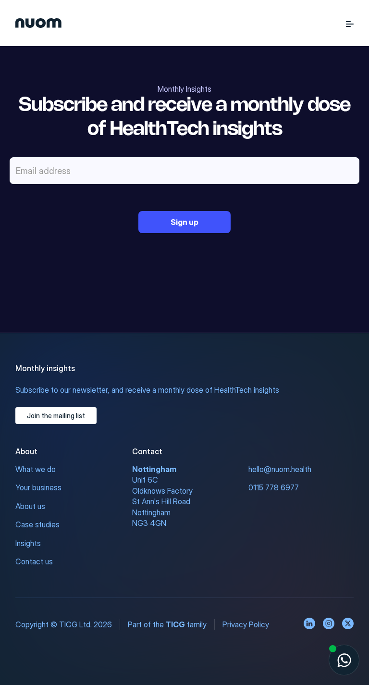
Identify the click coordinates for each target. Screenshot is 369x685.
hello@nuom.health (279, 469)
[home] (38, 23)
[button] (349, 23)
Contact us (34, 561)
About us (30, 506)
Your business (38, 487)
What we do (35, 469)
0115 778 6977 (273, 487)
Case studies (37, 524)
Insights (28, 543)
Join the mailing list (56, 415)
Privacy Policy (245, 624)
